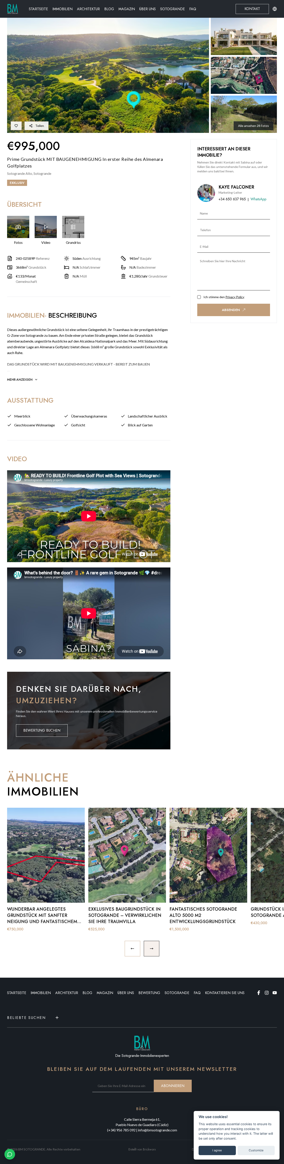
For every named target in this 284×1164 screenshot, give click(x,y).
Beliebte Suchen (26, 1017)
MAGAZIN (105, 992)
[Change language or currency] (274, 9)
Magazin (126, 9)
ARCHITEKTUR (66, 992)
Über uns (147, 9)
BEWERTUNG (149, 992)
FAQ (192, 9)
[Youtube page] (274, 993)
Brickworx (149, 1149)
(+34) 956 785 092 (121, 1130)
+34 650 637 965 (232, 199)
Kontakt (252, 8)
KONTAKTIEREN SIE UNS (225, 992)
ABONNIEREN (172, 1085)
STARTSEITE (16, 992)
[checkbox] (199, 297)
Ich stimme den (223, 297)
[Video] (46, 227)
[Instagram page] (266, 993)
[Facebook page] (258, 993)
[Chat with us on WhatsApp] (9, 1154)
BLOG (87, 992)
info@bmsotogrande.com (157, 1130)
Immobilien (62, 9)
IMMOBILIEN (41, 992)
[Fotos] (18, 227)
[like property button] (16, 125)
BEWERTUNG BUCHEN (41, 730)
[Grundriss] (73, 227)
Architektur (88, 9)
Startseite (38, 9)
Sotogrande (172, 9)
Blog (109, 9)
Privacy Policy (234, 297)
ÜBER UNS (126, 992)
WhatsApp (258, 199)
